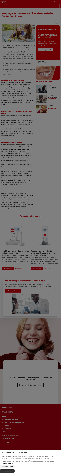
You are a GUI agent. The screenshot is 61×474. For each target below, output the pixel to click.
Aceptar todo (7, 471)
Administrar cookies (7, 466)
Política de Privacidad (7, 463)
